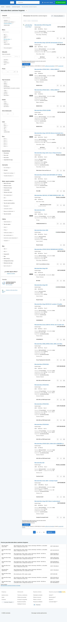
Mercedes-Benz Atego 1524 (6, 574)
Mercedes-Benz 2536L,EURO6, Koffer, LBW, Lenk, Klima (48, 343)
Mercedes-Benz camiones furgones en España (10, 585)
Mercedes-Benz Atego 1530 (6, 582)
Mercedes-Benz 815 (39, 462)
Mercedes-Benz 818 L (40, 210)
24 (43, 532)
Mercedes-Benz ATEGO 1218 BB (43, 110)
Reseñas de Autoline (21, 601)
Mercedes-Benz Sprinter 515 (5, 570)
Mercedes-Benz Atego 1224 (6, 558)
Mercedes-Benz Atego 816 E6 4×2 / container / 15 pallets (48, 304)
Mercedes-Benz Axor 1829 (6, 566)
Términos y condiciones (22, 595)
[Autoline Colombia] (5, 2)
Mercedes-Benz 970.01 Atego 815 (43, 25)
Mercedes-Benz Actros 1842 (5, 546)
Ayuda (3, 597)
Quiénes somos (5, 595)
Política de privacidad (21, 597)
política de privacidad (49, 65)
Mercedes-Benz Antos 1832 (41, 230)
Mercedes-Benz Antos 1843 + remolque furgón (46, 480)
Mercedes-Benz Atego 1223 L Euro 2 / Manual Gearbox (48, 152)
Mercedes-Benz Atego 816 (6, 554)
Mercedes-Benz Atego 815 (41, 285)
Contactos (4, 599)
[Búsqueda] (17, 2)
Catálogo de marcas (21, 603)
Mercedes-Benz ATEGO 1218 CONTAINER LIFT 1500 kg (48, 174)
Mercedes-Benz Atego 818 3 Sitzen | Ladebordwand (47, 501)
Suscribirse (26, 64)
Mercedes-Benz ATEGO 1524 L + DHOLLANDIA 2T (47, 69)
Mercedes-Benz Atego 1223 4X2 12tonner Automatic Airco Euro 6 (51, 133)
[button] (61, 38)
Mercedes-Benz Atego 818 (41, 268)
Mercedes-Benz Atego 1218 (6, 562)
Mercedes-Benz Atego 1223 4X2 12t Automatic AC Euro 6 (49, 42)
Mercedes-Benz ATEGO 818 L (42, 364)
